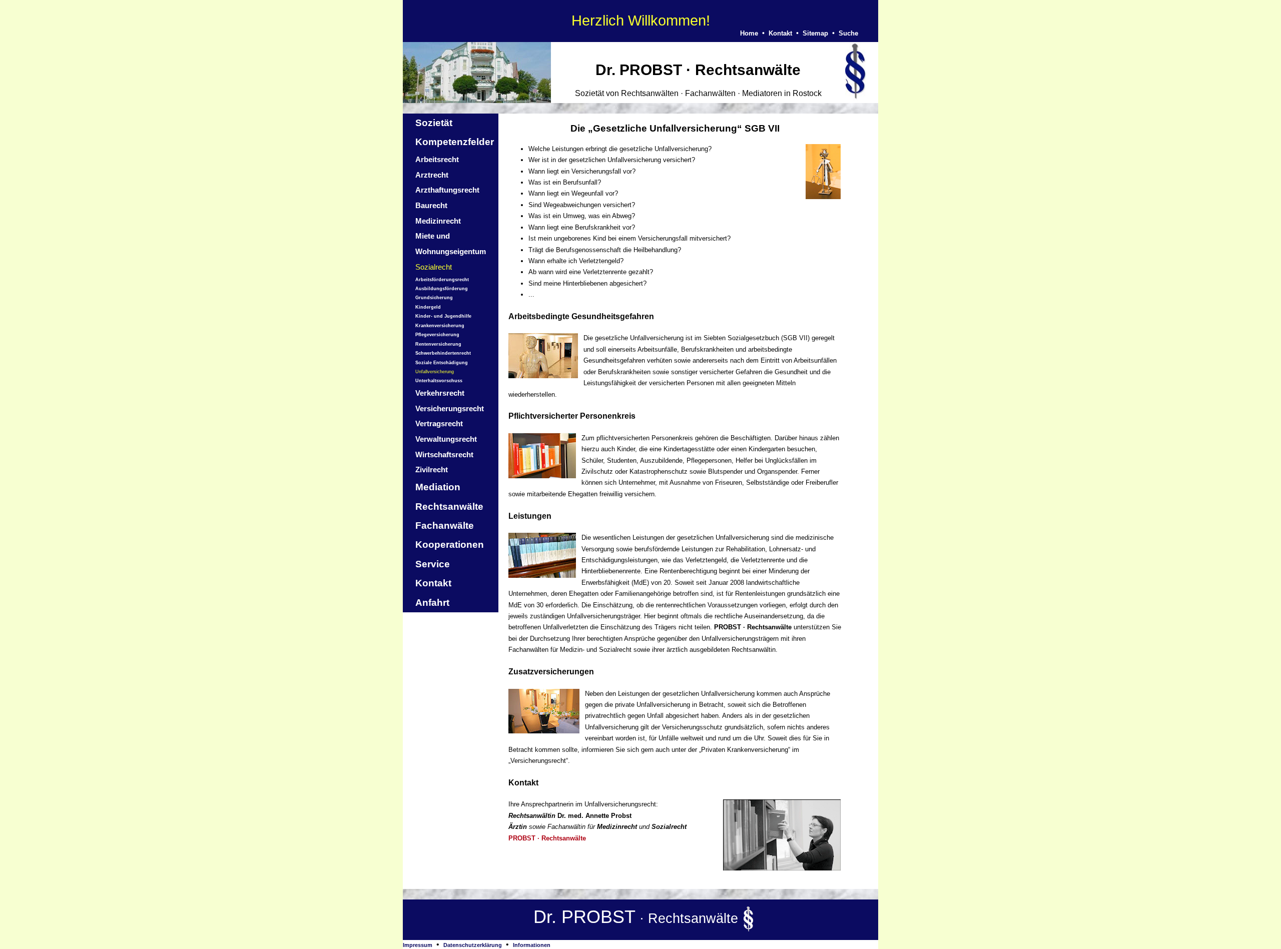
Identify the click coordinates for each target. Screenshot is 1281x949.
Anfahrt (432, 602)
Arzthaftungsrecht (447, 190)
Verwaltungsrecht (446, 439)
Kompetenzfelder (454, 142)
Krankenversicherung (439, 325)
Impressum (417, 945)
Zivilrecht (431, 469)
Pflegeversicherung (437, 334)
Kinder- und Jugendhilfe (443, 316)
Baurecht (431, 205)
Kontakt (780, 33)
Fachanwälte (444, 525)
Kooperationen (449, 544)
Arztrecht (431, 175)
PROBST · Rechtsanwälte (547, 838)
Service (432, 564)
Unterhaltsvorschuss (438, 380)
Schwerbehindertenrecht (443, 353)
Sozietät (433, 123)
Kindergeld (428, 307)
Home (749, 33)
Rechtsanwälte (449, 506)
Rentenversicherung (438, 344)
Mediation (437, 487)
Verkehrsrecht (439, 393)
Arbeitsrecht (437, 159)
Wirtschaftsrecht (444, 454)
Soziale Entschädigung (441, 362)
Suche (848, 33)
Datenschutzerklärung (472, 945)
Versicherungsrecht (449, 408)
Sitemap (815, 33)
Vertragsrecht (439, 423)
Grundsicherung (434, 297)
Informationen (531, 945)
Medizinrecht (438, 221)
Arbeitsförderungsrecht (442, 279)
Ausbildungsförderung (441, 288)
